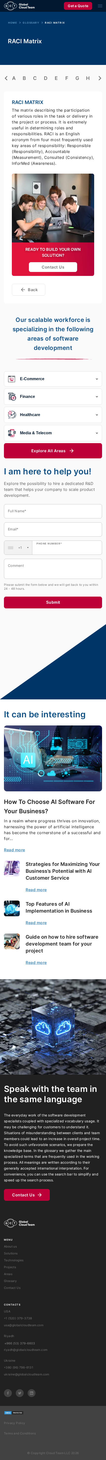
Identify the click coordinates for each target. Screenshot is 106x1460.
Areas (8, 1274)
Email (13, 529)
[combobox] (18, 548)
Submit (53, 602)
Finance (27, 396)
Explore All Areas (48, 450)
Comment (16, 565)
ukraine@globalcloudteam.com (26, 1374)
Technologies (14, 1260)
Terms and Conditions (20, 1433)
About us (10, 1246)
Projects (10, 1267)
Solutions (11, 1253)
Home (12, 22)
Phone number (49, 543)
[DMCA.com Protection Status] (14, 1413)
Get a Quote (78, 6)
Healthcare (30, 415)
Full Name (17, 511)
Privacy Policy (14, 1423)
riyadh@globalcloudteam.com (25, 1350)
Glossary (31, 22)
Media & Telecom (36, 433)
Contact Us (53, 267)
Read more (14, 849)
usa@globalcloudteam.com (23, 1325)
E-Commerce (32, 379)
